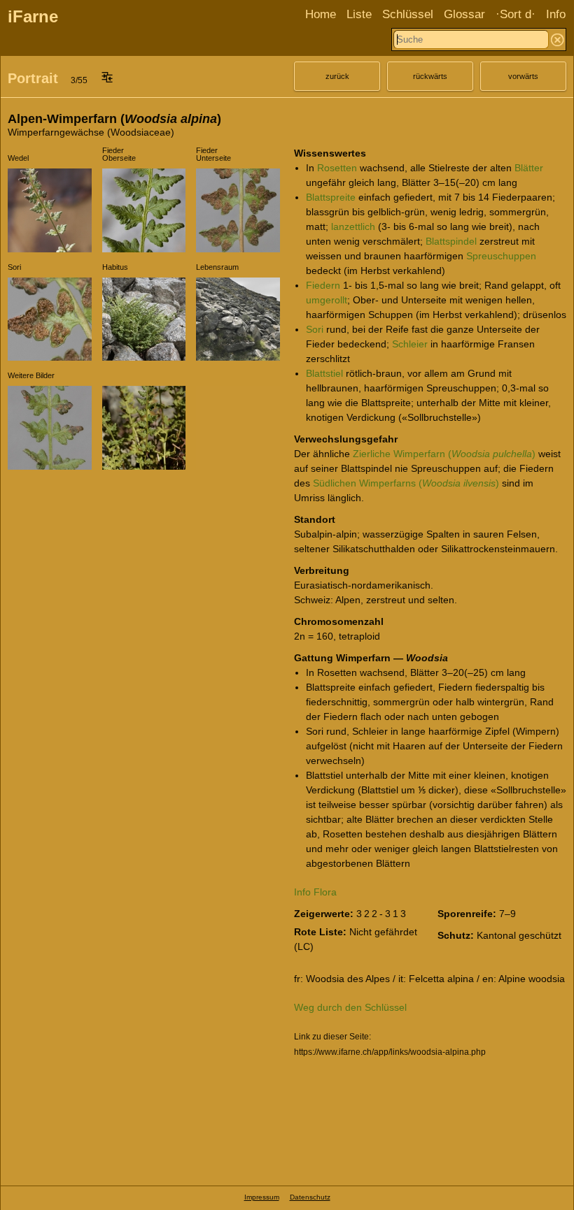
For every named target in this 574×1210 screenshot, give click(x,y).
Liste (359, 14)
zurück (337, 76)
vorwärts (523, 76)
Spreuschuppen (501, 255)
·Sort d (513, 14)
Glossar (464, 14)
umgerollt (326, 299)
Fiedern (323, 285)
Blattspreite (331, 197)
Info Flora (315, 892)
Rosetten (337, 167)
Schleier (410, 344)
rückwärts (430, 76)
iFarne (33, 16)
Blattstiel (324, 373)
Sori (314, 329)
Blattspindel (451, 241)
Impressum (261, 1197)
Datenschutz (310, 1197)
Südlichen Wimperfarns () (406, 483)
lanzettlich (353, 226)
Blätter (528, 167)
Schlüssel (407, 14)
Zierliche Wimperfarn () (444, 453)
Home (320, 14)
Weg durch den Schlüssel (350, 1007)
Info (556, 14)
